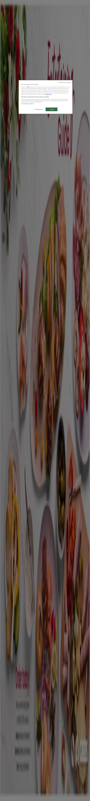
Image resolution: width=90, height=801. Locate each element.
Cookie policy (48, 94)
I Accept (52, 109)
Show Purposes (39, 109)
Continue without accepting (64, 82)
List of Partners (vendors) (27, 103)
